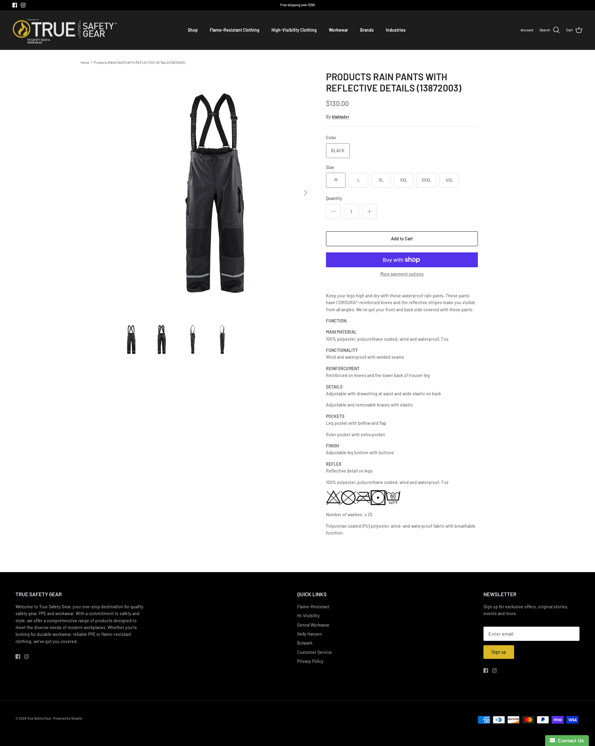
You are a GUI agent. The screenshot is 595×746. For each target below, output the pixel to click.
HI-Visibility (308, 615)
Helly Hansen (309, 634)
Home (85, 62)
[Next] (305, 193)
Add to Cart (402, 238)
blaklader (340, 116)
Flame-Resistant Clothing (234, 30)
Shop (193, 30)
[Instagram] (23, 5)
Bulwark (304, 643)
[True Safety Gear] (65, 30)
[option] (214, 193)
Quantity (334, 198)
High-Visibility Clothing (294, 30)
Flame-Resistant (313, 606)
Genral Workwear (313, 625)
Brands (367, 30)
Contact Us (569, 740)
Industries (396, 30)
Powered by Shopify (67, 718)
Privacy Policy (310, 661)
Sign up (498, 652)
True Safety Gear (39, 718)
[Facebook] (14, 5)
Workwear (338, 30)
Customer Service (314, 652)
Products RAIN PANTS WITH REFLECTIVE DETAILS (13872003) (139, 62)
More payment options (402, 274)
